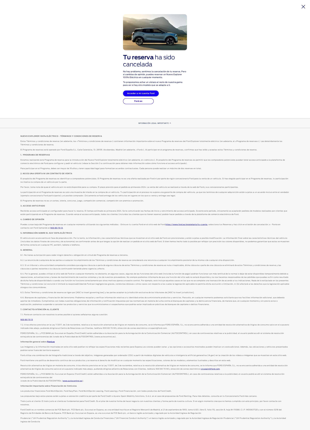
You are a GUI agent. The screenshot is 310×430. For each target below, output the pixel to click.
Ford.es (51, 342)
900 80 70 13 (56, 228)
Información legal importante (153, 123)
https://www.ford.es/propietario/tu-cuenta (186, 224)
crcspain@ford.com (210, 369)
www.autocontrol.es (72, 381)
